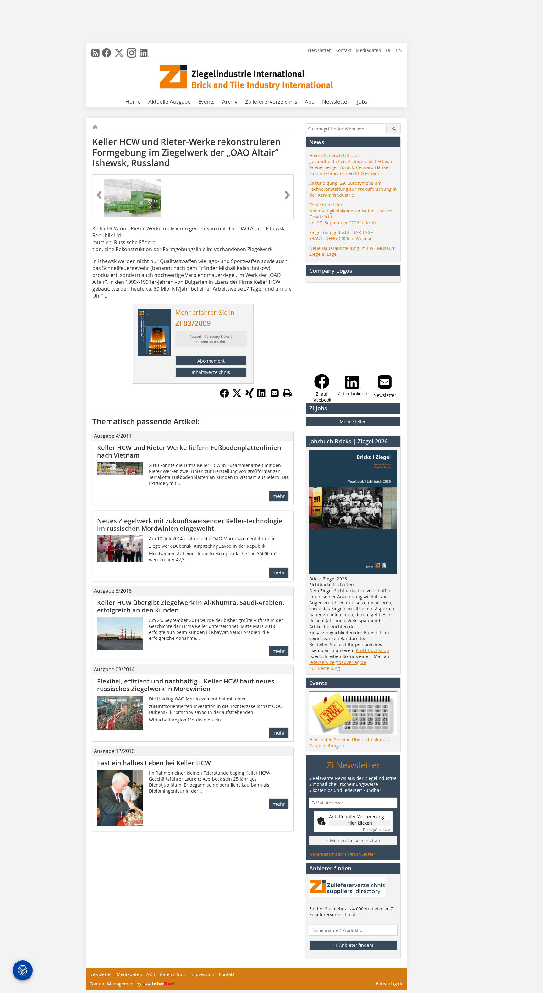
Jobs (362, 101)
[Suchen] (394, 129)
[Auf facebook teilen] (224, 396)
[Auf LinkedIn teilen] (262, 396)
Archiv (230, 101)
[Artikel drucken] (287, 393)
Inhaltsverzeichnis (211, 372)
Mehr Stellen (353, 422)
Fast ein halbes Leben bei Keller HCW (154, 763)
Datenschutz (173, 974)
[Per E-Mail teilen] (274, 393)
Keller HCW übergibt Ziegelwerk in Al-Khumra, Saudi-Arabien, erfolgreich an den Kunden (190, 606)
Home (133, 101)
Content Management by (116, 984)
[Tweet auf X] (237, 396)
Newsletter (319, 50)
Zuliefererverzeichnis (271, 101)
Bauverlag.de (389, 983)
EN (399, 50)
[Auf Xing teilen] (249, 396)
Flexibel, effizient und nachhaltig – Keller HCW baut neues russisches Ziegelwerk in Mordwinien (185, 685)
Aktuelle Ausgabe (169, 101)
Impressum (202, 974)
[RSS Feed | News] (95, 53)
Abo (310, 101)
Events (206, 101)
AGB (150, 974)
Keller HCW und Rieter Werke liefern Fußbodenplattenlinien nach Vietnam (189, 451)
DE (389, 50)
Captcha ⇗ (377, 830)
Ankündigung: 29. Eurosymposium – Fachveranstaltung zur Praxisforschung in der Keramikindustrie (353, 189)
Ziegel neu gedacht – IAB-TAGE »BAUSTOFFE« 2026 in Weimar (341, 235)
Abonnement (211, 361)
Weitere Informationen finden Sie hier (342, 854)
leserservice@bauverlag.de (337, 662)
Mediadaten (368, 50)
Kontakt (343, 50)
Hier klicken (360, 823)
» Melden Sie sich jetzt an (353, 840)
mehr (278, 496)
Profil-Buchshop (372, 650)
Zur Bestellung (324, 668)
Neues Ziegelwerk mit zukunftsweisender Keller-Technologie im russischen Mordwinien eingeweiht (189, 525)
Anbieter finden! (355, 945)
